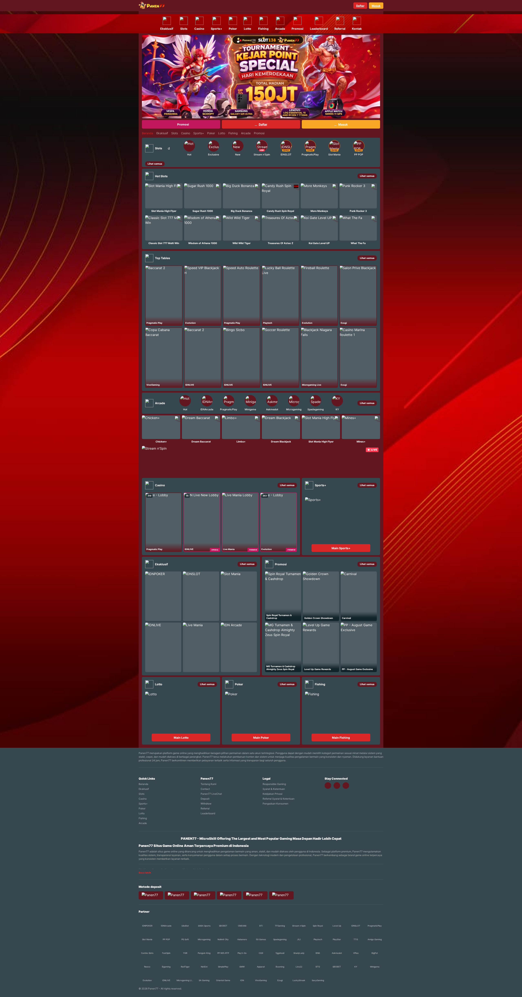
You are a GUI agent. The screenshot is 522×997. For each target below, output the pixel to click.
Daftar (360, 5)
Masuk (376, 5)
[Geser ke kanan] (374, 148)
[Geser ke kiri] (174, 148)
